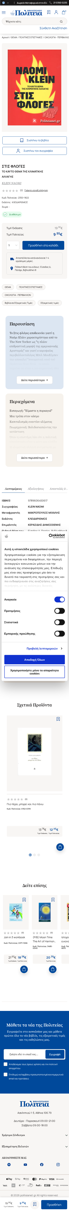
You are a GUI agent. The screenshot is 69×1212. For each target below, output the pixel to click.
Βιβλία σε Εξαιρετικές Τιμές (19, 302)
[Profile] (56, 12)
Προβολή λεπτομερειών (42, 648)
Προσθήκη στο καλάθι (43, 245)
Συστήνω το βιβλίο (38, 140)
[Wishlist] (48, 12)
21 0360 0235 (60, 2)
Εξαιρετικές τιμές (50, 302)
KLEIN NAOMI (11, 183)
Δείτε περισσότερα (34, 380)
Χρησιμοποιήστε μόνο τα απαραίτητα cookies (34, 672)
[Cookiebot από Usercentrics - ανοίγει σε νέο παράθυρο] (49, 536)
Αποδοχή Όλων (34, 659)
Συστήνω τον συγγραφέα (38, 150)
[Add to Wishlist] (34, 1204)
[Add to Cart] (60, 847)
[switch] (59, 611)
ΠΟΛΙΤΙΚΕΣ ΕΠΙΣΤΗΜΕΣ (31, 37)
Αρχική (5, 37)
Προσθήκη (54, 1205)
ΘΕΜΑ (14, 37)
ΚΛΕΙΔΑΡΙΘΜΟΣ (20, 202)
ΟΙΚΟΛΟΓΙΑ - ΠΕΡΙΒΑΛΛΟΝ (18, 295)
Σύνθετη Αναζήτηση (53, 28)
